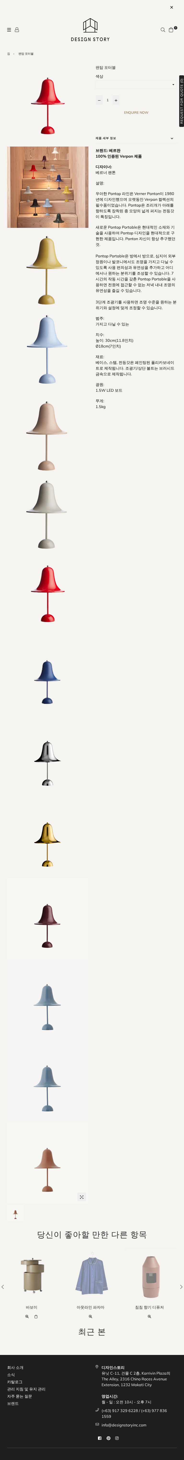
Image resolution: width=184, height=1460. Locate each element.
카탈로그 (15, 1381)
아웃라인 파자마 (90, 1307)
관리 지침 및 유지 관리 (26, 1389)
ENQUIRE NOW (136, 112)
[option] (33, 1286)
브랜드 (13, 1403)
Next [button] (181, 1287)
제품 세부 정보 (106, 138)
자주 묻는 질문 (19, 1396)
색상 (100, 76)
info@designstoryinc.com (124, 1425)
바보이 (31, 1307)
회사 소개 (15, 1367)
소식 (11, 1374)
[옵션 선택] (36, 1316)
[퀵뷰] (27, 1316)
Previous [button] (2, 1287)
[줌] (81, 1197)
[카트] (171, 29)
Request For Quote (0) (181, 101)
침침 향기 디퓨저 (149, 1307)
